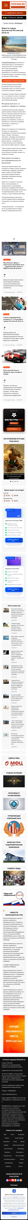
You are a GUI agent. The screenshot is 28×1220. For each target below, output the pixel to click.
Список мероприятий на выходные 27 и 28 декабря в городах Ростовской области (13, 319)
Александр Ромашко (10, 292)
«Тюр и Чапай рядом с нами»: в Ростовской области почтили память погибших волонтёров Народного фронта (17, 724)
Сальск (22, 1159)
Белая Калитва (19, 1138)
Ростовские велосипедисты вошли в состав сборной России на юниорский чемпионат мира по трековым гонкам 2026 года (17, 739)
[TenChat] (12, 1180)
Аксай (12, 1134)
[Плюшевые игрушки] (14, 458)
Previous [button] (5, 461)
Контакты (10, 1120)
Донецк (22, 1141)
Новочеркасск (19, 1152)
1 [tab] (10, 481)
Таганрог (21, 1162)
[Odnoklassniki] (15, 1180)
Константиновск (8, 1148)
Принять (14, 1213)
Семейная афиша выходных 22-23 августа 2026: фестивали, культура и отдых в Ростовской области (17, 627)
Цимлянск (8, 1166)
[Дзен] (10, 1180)
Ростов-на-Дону (20, 1155)
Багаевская (21, 1134)
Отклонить (14, 1216)
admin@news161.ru (11, 1094)
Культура (6, 314)
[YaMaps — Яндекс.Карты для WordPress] (14, 239)
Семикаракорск (9, 1162)
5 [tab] (17, 481)
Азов (5, 1134)
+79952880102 (11, 1090)
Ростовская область (9, 1159)
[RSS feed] (20, 1180)
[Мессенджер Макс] (7, 1180)
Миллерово (21, 1148)
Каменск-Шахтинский (18, 1145)
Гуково (15, 1141)
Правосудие (7, 259)
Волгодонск (7, 1141)
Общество (6, 367)
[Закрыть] (26, 1190)
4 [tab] (15, 481)
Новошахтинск (8, 1155)
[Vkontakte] (18, 1180)
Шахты (20, 1166)
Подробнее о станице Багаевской (14, 80)
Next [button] (22, 461)
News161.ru (5, 1108)
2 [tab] (12, 481)
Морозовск (7, 1152)
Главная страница (8, 23)
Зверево (6, 1145)
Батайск (7, 1138)
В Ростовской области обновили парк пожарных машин (12, 372)
